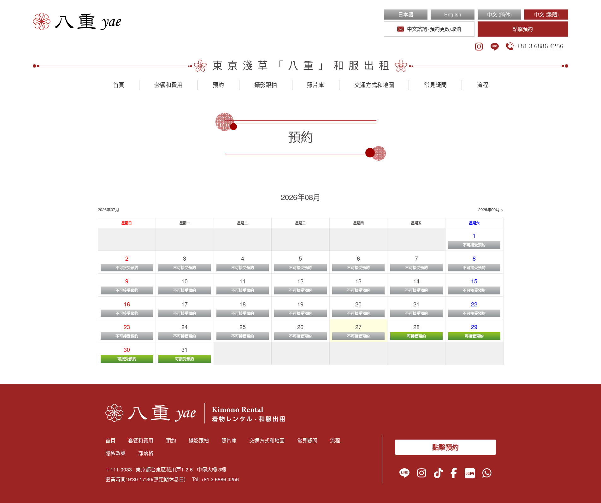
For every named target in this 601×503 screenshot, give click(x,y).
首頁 (118, 85)
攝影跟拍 (265, 85)
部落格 (145, 453)
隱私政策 (115, 453)
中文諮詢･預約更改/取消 (434, 29)
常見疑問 (435, 85)
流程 (482, 85)
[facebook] (454, 474)
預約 (218, 85)
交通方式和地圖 (374, 85)
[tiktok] (438, 474)
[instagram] (479, 46)
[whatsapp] (487, 474)
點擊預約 (523, 29)
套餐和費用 (168, 85)
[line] (495, 46)
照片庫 (315, 85)
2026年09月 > (491, 209)
